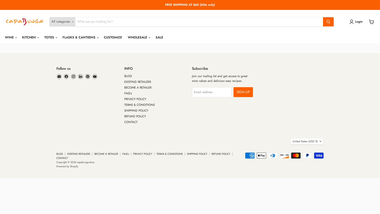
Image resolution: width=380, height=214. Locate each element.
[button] (357, 21)
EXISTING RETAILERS (137, 82)
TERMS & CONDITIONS (139, 105)
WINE (10, 37)
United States (305, 141)
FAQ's (128, 93)
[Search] (328, 21)
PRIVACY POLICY (135, 99)
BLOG (128, 76)
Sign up (243, 92)
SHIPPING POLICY (136, 110)
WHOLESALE (138, 37)
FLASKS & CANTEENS (79, 37)
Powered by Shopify (67, 166)
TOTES (49, 37)
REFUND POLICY (135, 116)
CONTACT (131, 122)
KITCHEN (29, 37)
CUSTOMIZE (113, 37)
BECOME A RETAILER (137, 87)
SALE (159, 37)
